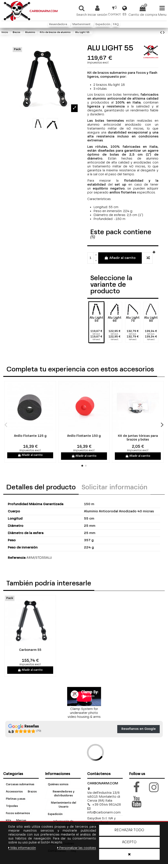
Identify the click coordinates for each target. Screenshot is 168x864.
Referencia (17, 557)
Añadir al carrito (122, 258)
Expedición (55, 814)
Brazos (32, 791)
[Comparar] (27, 430)
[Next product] (164, 32)
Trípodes (12, 806)
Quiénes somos (58, 784)
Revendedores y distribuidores (63, 793)
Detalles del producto (41, 487)
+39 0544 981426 (106, 804)
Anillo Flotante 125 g (30, 435)
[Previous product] (161, 32)
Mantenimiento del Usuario (63, 805)
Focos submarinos (18, 813)
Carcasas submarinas (20, 784)
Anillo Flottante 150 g (84, 435)
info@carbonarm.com (104, 812)
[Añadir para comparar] (147, 258)
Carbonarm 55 (30, 650)
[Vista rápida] (33, 430)
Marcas (21, 820)
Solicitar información (114, 487)
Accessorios (14, 791)
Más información (23, 848)
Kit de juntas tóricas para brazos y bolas (138, 437)
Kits (8, 820)
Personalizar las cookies (77, 848)
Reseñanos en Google (138, 729)
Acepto (129, 842)
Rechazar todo (129, 830)
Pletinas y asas (15, 798)
